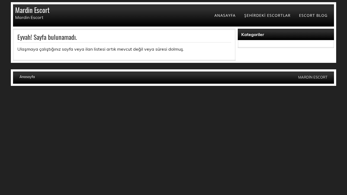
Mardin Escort (32, 10)
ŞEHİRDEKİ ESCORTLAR (267, 15)
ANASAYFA (225, 15)
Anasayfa (27, 77)
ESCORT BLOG (313, 15)
